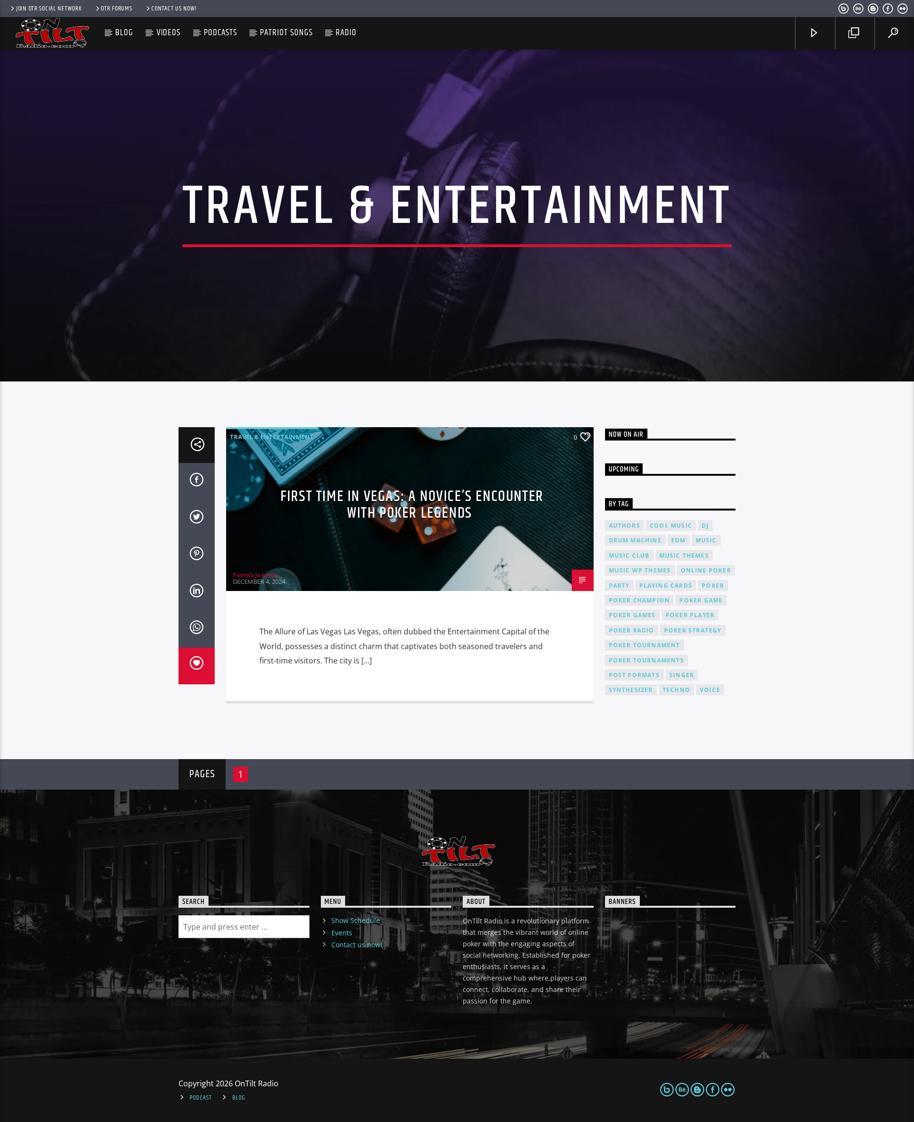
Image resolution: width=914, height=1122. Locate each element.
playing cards (666, 585)
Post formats (634, 675)
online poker (706, 570)
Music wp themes (640, 570)
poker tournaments (646, 660)
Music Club (629, 555)
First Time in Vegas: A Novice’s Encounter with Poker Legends (412, 505)
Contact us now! (174, 8)
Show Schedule (355, 920)
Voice (710, 690)
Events (341, 932)
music (706, 540)
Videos (169, 33)
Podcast (200, 1097)
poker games (632, 615)
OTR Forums (116, 8)
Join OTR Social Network (49, 8)
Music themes (684, 555)
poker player (690, 615)
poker (713, 585)
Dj (705, 525)
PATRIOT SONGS (286, 33)
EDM (678, 540)
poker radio (632, 630)
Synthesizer (631, 690)
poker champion (639, 600)
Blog (124, 33)
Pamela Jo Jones (255, 575)
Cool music (671, 525)
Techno (676, 690)
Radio (346, 33)
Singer (681, 675)
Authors (624, 525)
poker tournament (644, 645)
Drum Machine (635, 540)
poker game (701, 600)
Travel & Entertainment (272, 436)
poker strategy (693, 630)
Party (619, 585)
